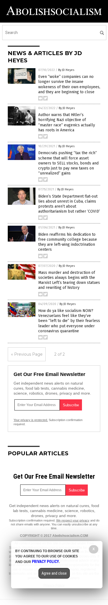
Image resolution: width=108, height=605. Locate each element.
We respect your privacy (72, 520)
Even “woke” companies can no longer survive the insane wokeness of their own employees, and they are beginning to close (69, 84)
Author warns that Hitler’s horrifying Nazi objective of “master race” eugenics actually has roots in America (66, 122)
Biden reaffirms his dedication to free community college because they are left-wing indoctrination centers (67, 242)
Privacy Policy (45, 561)
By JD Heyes (66, 70)
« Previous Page (27, 354)
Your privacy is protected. (31, 420)
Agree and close (54, 573)
